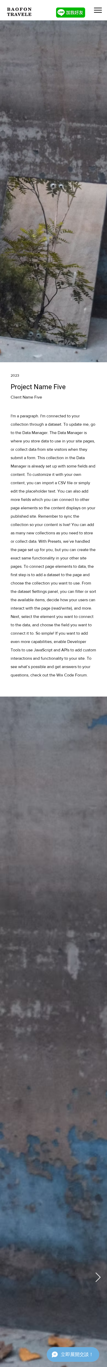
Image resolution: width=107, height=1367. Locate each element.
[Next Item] (98, 1277)
